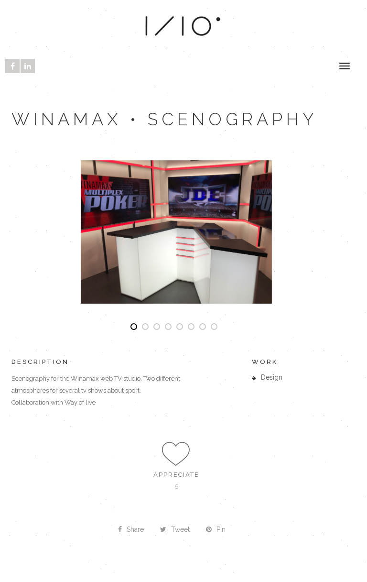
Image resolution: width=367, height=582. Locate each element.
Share (135, 529)
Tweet (180, 529)
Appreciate (176, 474)
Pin (221, 529)
